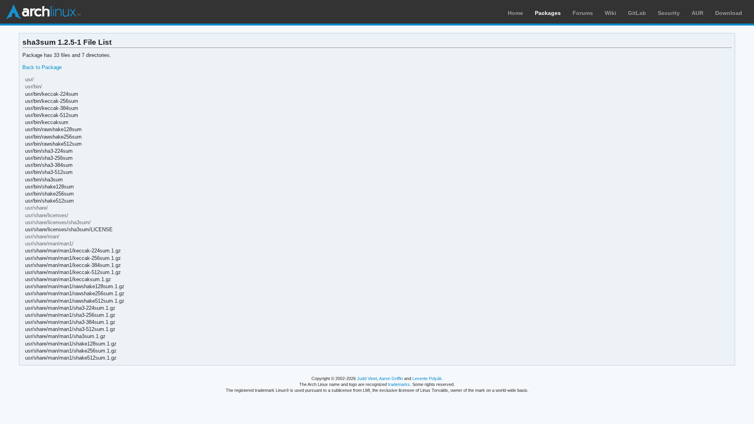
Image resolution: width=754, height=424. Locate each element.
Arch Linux (43, 12)
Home (515, 13)
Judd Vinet (367, 378)
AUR (697, 13)
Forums (583, 13)
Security (669, 13)
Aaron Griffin (391, 378)
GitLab (637, 13)
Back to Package (42, 67)
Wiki (610, 13)
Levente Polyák (427, 378)
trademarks (399, 384)
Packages (548, 13)
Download (728, 13)
